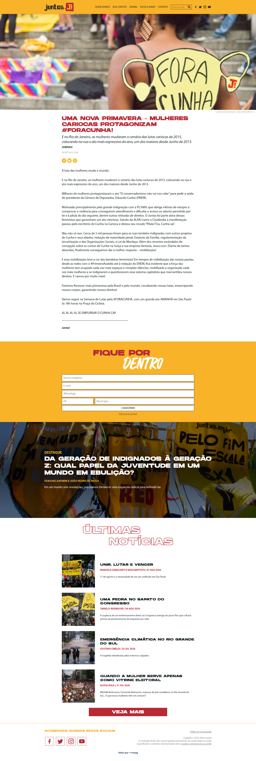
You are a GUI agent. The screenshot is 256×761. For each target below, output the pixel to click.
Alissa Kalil (107, 685)
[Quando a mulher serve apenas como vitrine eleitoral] (81, 686)
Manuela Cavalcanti (112, 570)
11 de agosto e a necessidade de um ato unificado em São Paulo (133, 577)
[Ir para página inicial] (59, 10)
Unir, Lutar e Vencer (126, 565)
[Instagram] (205, 7)
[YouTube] (209, 7)
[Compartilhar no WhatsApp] (75, 160)
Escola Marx (147, 7)
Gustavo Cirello (110, 649)
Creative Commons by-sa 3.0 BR (196, 744)
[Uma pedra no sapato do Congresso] (81, 609)
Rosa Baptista (136, 570)
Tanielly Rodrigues (112, 609)
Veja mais (128, 712)
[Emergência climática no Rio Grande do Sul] (81, 647)
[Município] (144, 401)
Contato (163, 7)
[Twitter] (200, 7)
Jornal (133, 7)
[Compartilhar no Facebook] (64, 160)
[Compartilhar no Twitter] (69, 160)
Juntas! (67, 147)
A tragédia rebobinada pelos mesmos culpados (124, 655)
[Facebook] (196, 7)
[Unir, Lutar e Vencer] (81, 570)
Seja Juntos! (120, 7)
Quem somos (102, 7)
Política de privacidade (128, 414)
